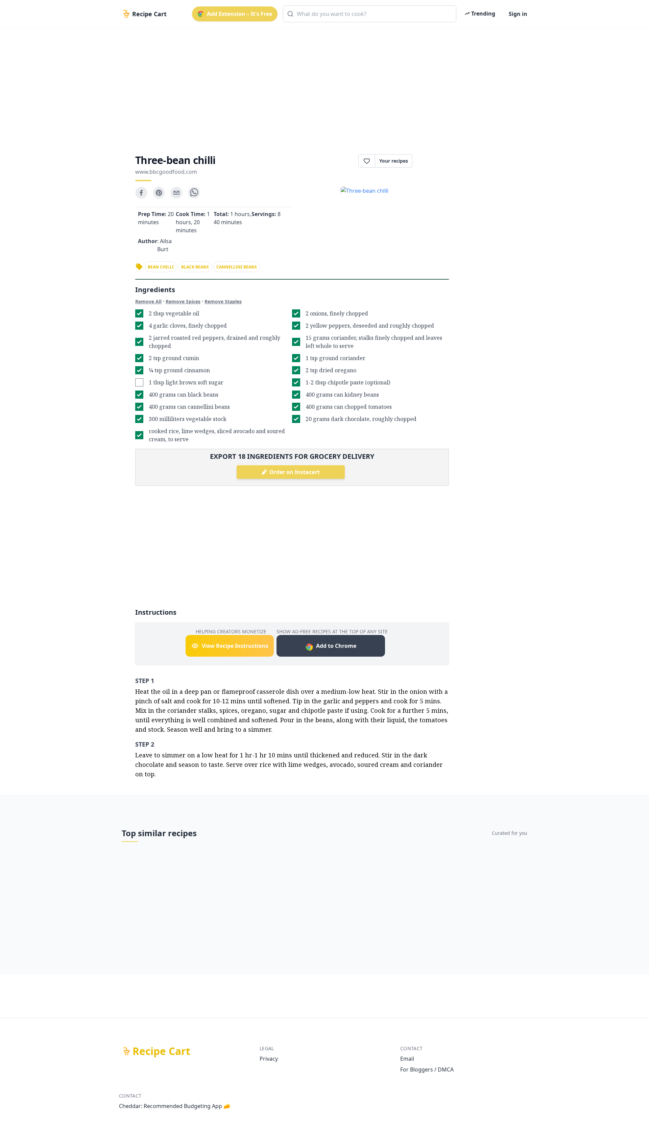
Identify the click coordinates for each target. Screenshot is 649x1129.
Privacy (269, 1058)
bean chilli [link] (161, 267)
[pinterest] (159, 193)
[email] (176, 193)
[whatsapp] (194, 193)
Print (434, 161)
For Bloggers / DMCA (427, 1069)
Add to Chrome (336, 646)
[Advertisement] (322, 85)
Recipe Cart (161, 1051)
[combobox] (369, 13)
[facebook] (141, 193)
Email (407, 1058)
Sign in (518, 14)
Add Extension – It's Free (239, 14)
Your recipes (393, 161)
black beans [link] (195, 267)
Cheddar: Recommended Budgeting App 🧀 (174, 1106)
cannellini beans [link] (236, 267)
